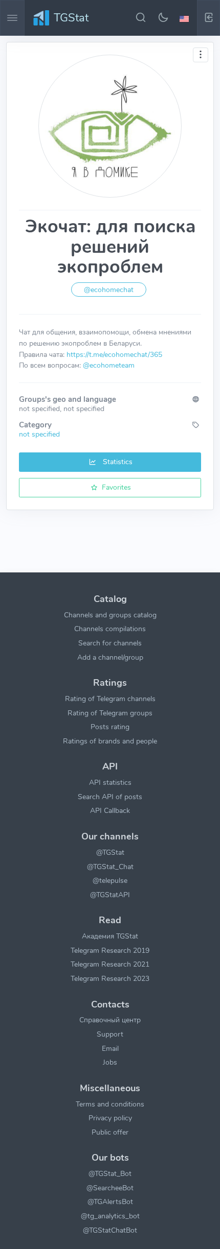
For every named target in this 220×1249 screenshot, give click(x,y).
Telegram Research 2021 (110, 964)
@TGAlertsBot (110, 1201)
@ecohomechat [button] (109, 290)
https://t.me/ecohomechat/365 (114, 354)
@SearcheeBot (110, 1188)
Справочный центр (110, 1020)
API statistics (110, 782)
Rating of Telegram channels (110, 698)
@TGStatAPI (110, 895)
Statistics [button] (117, 462)
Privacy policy (110, 1118)
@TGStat (110, 852)
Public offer (110, 1132)
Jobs (110, 1062)
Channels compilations (110, 628)
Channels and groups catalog (110, 615)
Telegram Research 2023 (110, 978)
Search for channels (110, 643)
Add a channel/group (110, 657)
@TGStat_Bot (110, 1173)
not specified (39, 434)
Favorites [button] (115, 487)
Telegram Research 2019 (110, 950)
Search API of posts (110, 796)
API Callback (110, 810)
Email (110, 1048)
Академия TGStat (110, 936)
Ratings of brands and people (110, 741)
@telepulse (110, 880)
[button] (186, 18)
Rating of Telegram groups (110, 713)
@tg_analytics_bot (110, 1216)
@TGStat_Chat (110, 866)
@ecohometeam (109, 365)
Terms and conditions (110, 1104)
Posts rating (110, 727)
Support (110, 1034)
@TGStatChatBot (110, 1230)
